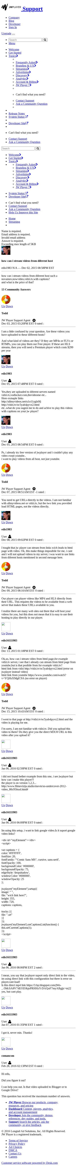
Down (9, 306)
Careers (13, 1156)
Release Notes (17, 113)
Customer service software (29, 1162)
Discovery (21, 75)
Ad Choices (15, 1147)
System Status (17, 116)
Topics (12, 55)
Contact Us (15, 1153)
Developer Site (17, 123)
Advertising (22, 72)
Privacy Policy (17, 1143)
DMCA (13, 1150)
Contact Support (25, 100)
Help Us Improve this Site (23, 212)
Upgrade (6, 33)
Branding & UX (25, 65)
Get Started (15, 52)
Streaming (21, 68)
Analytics (21, 78)
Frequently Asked (26, 62)
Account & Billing (26, 81)
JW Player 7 (23, 85)
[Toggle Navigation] (13, 34)
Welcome (14, 49)
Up (3, 306)
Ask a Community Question (31, 103)
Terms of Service (18, 1140)
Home (12, 218)
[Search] (44, 40)
